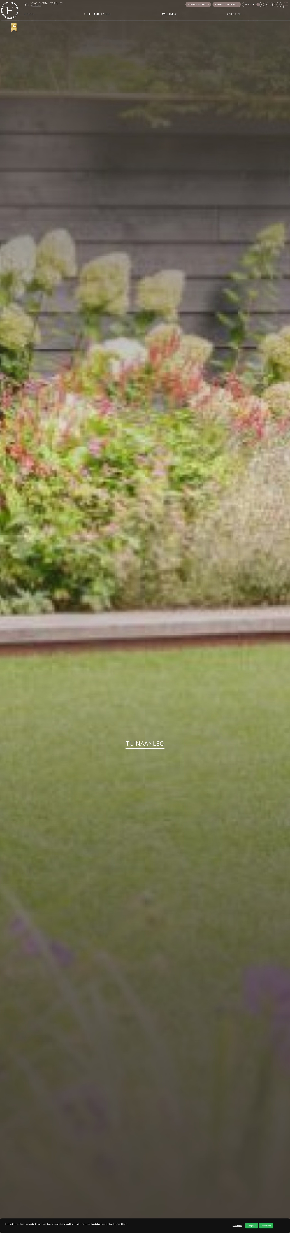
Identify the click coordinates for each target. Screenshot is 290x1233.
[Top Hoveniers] (14, 28)
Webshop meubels (197, 4)
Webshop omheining (225, 4)
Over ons (234, 14)
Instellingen (237, 1226)
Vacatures (252, 4)
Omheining (169, 14)
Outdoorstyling (97, 14)
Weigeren (251, 1226)
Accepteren (266, 1226)
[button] (279, 4)
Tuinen (29, 14)
